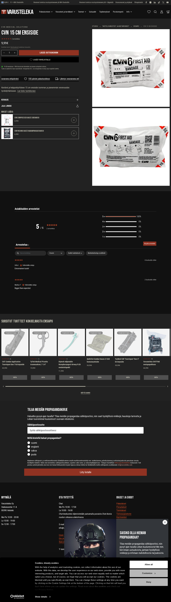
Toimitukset (121, 510)
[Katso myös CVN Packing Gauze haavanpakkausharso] (7, 133)
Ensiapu (136, 26)
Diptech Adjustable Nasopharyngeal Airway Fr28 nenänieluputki (70, 365)
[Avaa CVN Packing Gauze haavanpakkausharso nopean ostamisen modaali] (74, 133)
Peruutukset (121, 507)
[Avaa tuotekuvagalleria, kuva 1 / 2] (131, 68)
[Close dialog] (165, 522)
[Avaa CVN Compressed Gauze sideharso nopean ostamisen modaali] (74, 120)
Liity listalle (85, 472)
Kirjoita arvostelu (149, 244)
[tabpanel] (85, 272)
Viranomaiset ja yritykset (123, 2)
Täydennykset (104, 12)
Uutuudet (92, 12)
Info (128, 12)
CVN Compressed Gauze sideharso (26, 117)
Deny (148, 582)
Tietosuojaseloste (123, 514)
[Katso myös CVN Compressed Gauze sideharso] (7, 120)
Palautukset (121, 503)
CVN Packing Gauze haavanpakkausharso (29, 131)
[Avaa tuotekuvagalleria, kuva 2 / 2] (131, 147)
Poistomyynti (118, 12)
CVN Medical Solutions (14, 27)
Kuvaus (5, 100)
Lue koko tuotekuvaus (26, 91)
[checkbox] (96, 253)
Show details (41, 597)
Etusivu (95, 26)
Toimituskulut (14, 47)
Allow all (149, 564)
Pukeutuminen (44, 12)
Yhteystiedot (138, 2)
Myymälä (110, 2)
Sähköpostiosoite (35, 424)
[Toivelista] (149, 12)
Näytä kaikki (85, 393)
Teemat (81, 12)
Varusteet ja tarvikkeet (64, 12)
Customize (147, 573)
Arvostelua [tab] (22, 244)
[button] (121, 216)
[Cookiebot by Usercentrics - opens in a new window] (17, 597)
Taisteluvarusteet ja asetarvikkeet (115, 26)
